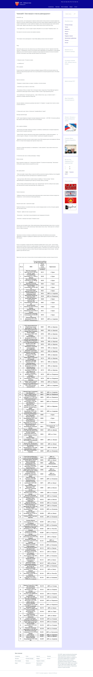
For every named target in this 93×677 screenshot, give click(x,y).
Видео (71, 6)
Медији (66, 33)
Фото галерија (64, 6)
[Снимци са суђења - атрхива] (70, 153)
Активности (67, 29)
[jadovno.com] (70, 210)
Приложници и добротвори (70, 38)
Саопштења (51, 6)
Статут (75, 6)
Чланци (66, 27)
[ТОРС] (70, 197)
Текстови (57, 6)
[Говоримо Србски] (70, 190)
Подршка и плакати (69, 36)
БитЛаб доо (54, 673)
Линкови (67, 40)
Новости (66, 31)
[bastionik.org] (70, 204)
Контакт (66, 42)
